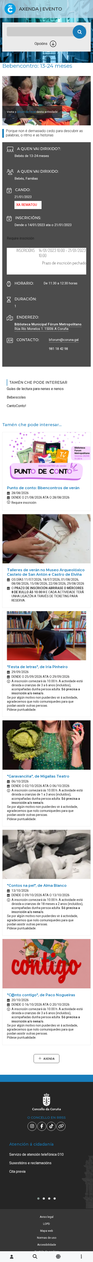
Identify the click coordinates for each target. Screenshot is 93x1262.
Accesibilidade (46, 1245)
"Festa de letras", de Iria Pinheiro (37, 667)
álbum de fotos (26, 112)
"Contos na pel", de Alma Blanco (37, 885)
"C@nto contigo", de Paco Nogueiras (41, 995)
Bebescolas (16, 397)
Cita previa (17, 1171)
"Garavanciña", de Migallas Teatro (38, 776)
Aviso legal (46, 1217)
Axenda (49, 1059)
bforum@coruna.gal (64, 339)
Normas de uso (46, 1238)
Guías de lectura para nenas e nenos (35, 389)
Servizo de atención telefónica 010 (36, 1154)
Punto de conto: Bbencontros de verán (43, 488)
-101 (82, 1187)
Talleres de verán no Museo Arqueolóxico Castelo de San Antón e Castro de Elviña (46, 572)
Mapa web (46, 1231)
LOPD (46, 1224)
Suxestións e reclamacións (30, 1163)
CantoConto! (16, 406)
